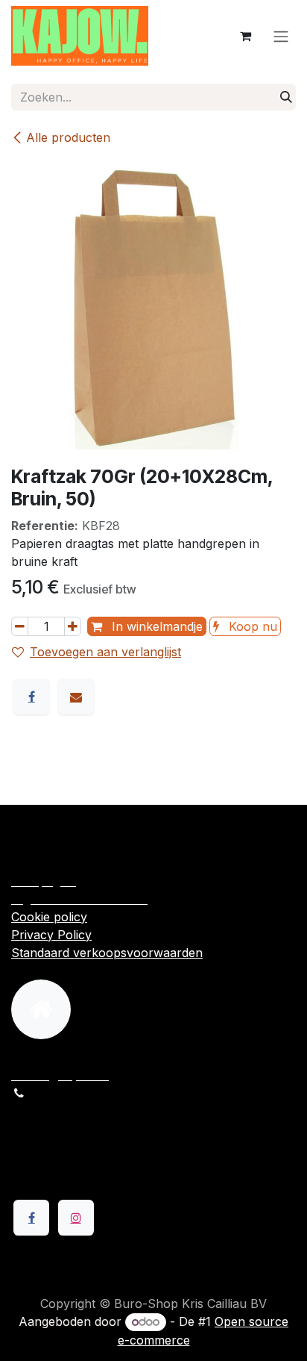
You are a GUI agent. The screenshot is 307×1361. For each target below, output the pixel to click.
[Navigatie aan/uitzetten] (281, 36)
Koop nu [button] (251, 626)
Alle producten (68, 137)
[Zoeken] (286, 97)
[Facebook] (31, 696)
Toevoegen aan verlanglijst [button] (105, 651)
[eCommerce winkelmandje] (245, 36)
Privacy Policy (51, 934)
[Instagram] (76, 1218)
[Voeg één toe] (72, 626)
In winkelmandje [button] (155, 626)
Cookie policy (49, 916)
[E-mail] (76, 696)
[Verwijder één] (19, 626)
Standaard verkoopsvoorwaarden (107, 952)
